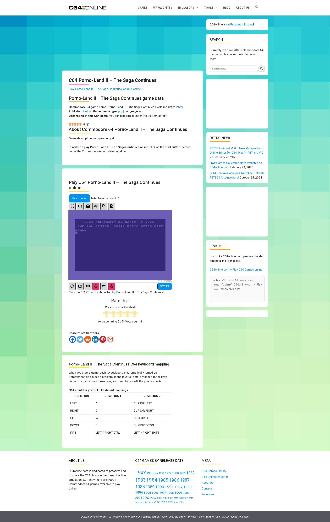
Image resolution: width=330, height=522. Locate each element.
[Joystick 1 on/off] (95, 286)
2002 (146, 497)
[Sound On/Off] (95, 206)
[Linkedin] (95, 339)
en (140, 111)
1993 (187, 487)
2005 (165, 498)
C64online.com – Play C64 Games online (236, 269)
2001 (138, 497)
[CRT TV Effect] (80, 206)
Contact (207, 488)
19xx (178, 107)
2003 (153, 497)
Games (142, 7)
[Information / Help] (72, 286)
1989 (150, 487)
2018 (147, 502)
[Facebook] (72, 339)
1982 (190, 473)
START (164, 286)
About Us (243, 7)
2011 (137, 502)
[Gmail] (110, 339)
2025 (181, 502)
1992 (178, 487)
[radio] (106, 314)
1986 (174, 480)
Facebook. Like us (241, 24)
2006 (170, 498)
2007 (176, 498)
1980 (175, 473)
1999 (178, 493)
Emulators (186, 7)
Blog (226, 7)
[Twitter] (80, 339)
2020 (152, 502)
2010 (191, 498)
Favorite (78, 198)
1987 (185, 480)
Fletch (87, 111)
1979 (168, 473)
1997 (162, 492)
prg (120, 111)
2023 (170, 502)
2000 (186, 492)
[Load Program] (80, 286)
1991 (169, 487)
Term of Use (213, 516)
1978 (161, 473)
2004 (159, 498)
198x (150, 473)
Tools (208, 7)
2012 (142, 502)
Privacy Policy (196, 516)
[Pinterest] (102, 339)
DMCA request (230, 516)
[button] (256, 7)
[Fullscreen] (72, 206)
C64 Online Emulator (215, 476)
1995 (147, 493)
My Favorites (162, 7)
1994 (139, 493)
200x (155, 473)
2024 (176, 502)
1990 (159, 487)
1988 (140, 486)
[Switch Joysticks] (103, 286)
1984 (151, 480)
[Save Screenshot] (88, 206)
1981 (182, 473)
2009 (185, 498)
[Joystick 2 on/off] (111, 286)
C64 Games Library (214, 471)
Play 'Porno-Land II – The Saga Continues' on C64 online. (105, 89)
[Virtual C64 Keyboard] (88, 286)
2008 (181, 498)
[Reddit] (87, 339)
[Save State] (103, 206)
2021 (158, 502)
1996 (155, 492)
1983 (140, 480)
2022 (164, 502)
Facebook (208, 494)
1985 (163, 480)
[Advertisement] (132, 43)
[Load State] (111, 206)
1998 (170, 492)
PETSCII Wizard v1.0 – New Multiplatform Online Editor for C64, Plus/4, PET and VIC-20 (237, 153)
